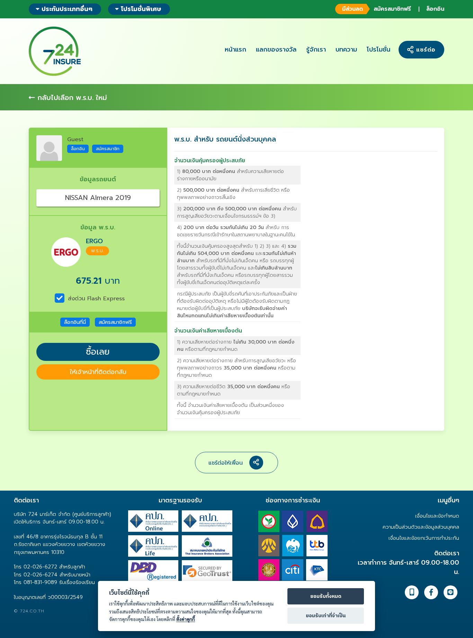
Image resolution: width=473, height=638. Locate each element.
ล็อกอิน (435, 9)
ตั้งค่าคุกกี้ (185, 619)
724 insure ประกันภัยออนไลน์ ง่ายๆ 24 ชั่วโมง (55, 51)
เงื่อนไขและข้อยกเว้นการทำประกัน (424, 538)
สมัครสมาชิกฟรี (376, 9)
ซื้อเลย (98, 351)
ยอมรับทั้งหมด (325, 596)
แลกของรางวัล (276, 49)
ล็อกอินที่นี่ (75, 322)
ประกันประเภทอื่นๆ (65, 8)
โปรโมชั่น (378, 49)
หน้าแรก (235, 49)
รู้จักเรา (316, 49)
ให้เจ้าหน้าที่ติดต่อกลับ (98, 372)
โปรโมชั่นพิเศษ (141, 8)
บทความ (346, 49)
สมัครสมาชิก (107, 148)
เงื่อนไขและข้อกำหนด (437, 516)
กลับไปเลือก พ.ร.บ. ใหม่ (71, 97)
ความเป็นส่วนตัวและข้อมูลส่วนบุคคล (421, 527)
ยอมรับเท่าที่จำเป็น (326, 616)
